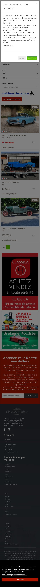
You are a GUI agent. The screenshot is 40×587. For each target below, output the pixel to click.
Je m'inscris (32, 58)
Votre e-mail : (8, 46)
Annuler (21, 58)
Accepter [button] (20, 579)
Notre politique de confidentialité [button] (14, 575)
